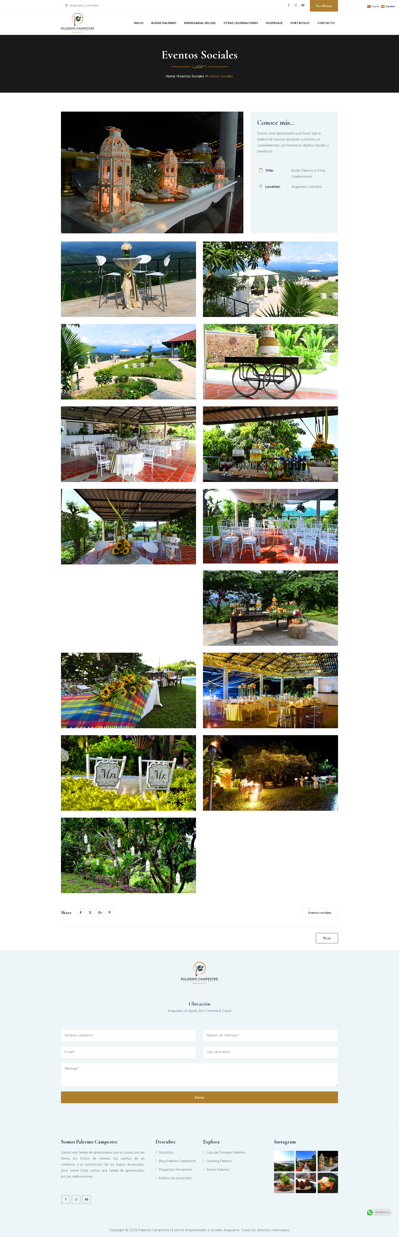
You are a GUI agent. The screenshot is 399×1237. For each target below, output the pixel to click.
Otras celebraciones (241, 23)
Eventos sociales (319, 913)
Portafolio (299, 23)
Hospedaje (274, 23)
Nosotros (166, 1152)
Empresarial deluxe (200, 23)
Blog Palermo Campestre (177, 1161)
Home (170, 76)
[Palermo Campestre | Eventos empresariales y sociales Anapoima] (77, 23)
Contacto (326, 23)
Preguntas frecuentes (175, 1170)
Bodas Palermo (163, 23)
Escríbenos (324, 5)
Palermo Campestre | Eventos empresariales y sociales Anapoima (189, 1230)
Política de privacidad (175, 1178)
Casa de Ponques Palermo (225, 1152)
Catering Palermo (219, 1161)
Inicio (138, 23)
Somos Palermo (217, 1170)
